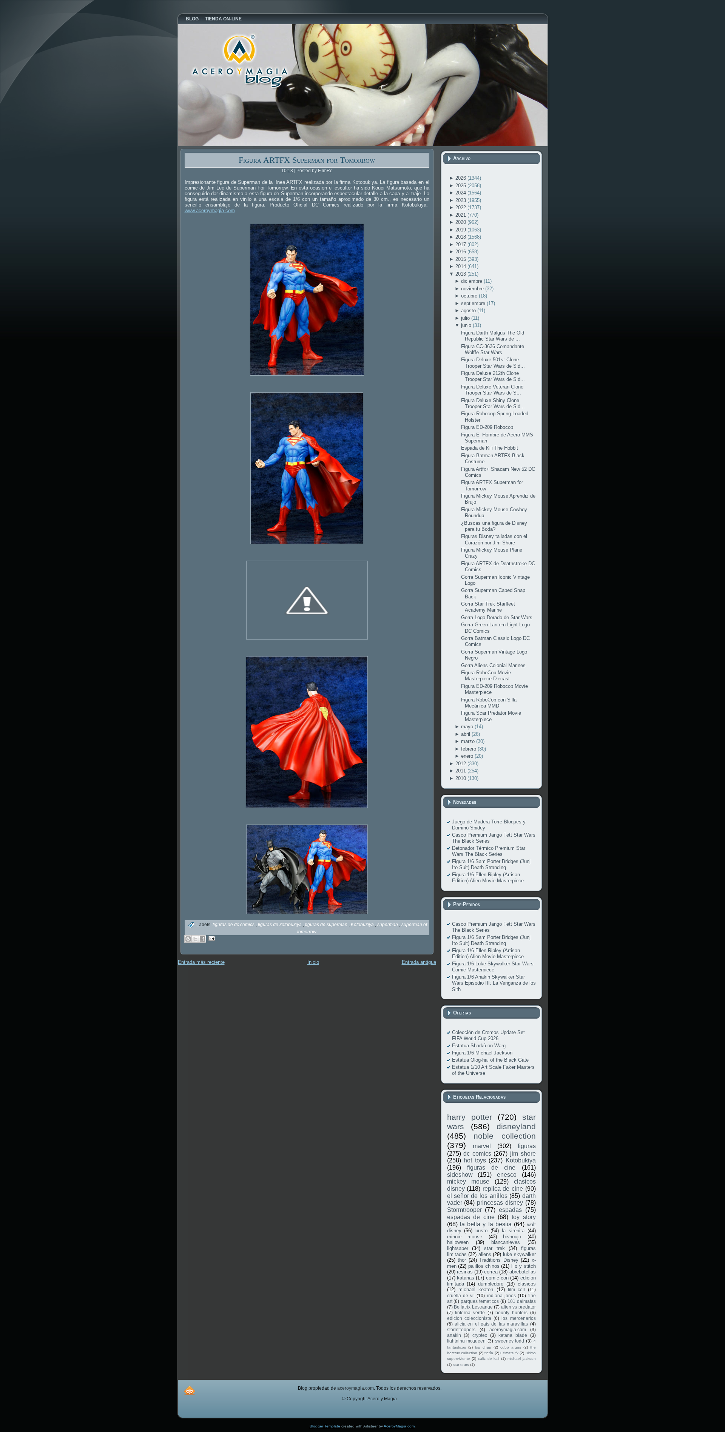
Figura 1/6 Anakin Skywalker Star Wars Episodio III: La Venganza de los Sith (494, 983)
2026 (461, 178)
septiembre (474, 303)
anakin (454, 1335)
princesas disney (500, 1202)
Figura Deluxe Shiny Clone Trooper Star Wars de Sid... (493, 403)
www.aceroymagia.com (210, 210)
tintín (488, 1353)
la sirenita (513, 1230)
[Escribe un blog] (188, 939)
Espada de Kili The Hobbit (489, 448)
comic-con (497, 1278)
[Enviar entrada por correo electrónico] (211, 938)
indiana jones (501, 1295)
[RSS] (190, 1390)
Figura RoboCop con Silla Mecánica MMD (489, 703)
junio (467, 325)
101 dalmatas (522, 1301)
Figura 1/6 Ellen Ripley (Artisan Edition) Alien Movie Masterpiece (488, 877)
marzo (468, 741)
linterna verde (470, 1312)
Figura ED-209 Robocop (487, 427)
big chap (483, 1347)
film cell (516, 1289)
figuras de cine (491, 1167)
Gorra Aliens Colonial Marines (493, 665)
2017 (461, 244)
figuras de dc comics (234, 924)
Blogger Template (325, 1426)
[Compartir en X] (195, 939)
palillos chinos (484, 1266)
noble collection (505, 1135)
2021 (461, 215)
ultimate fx (509, 1353)
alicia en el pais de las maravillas (491, 1323)
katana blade (512, 1335)
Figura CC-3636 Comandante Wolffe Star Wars (492, 349)
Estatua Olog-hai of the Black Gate (490, 1060)
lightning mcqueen (466, 1340)
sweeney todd (509, 1340)
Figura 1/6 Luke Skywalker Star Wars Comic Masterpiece (493, 967)
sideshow (460, 1174)
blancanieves (505, 1242)
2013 (461, 274)
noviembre (473, 288)
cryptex (479, 1335)
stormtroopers (461, 1329)
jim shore (523, 1153)
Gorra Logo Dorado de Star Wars (496, 617)
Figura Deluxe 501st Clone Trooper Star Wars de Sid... (493, 362)
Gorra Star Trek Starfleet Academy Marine (488, 607)
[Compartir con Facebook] (202, 939)
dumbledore (490, 1284)
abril (466, 734)
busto (481, 1230)
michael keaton (475, 1289)
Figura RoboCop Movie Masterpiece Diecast (486, 675)
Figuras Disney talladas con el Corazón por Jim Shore (494, 539)
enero (468, 756)
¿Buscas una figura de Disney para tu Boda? (494, 526)
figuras (527, 1146)
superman (388, 924)
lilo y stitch (523, 1266)
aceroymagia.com (507, 1329)
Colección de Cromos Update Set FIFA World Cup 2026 (488, 1035)
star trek (494, 1248)
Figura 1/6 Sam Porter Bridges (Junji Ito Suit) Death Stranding (492, 864)
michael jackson (522, 1358)
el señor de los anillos (477, 1196)
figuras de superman (327, 924)
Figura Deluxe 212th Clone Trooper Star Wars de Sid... (493, 376)
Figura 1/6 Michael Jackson (482, 1053)
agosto (469, 310)
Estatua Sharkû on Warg (479, 1045)
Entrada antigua (419, 962)
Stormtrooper (464, 1210)
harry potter (469, 1117)
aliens (484, 1254)
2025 (461, 185)
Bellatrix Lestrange (473, 1306)
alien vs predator (518, 1306)
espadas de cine (471, 1217)
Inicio (313, 962)
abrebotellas (522, 1272)
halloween (458, 1242)
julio (466, 318)
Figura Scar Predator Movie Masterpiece (491, 716)
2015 (461, 259)
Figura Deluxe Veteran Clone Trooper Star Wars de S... (492, 390)
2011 (461, 771)
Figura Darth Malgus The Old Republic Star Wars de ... (492, 336)
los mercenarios (518, 1318)
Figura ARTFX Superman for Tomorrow (307, 160)
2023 (461, 200)
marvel (482, 1146)
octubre (470, 296)
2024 (461, 193)
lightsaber (457, 1248)
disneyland (516, 1126)
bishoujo (512, 1236)
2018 (461, 237)
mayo (468, 726)
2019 (461, 230)
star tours (461, 1365)
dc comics (477, 1153)
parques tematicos (480, 1301)
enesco (507, 1174)
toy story (524, 1217)
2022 (461, 207)
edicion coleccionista (469, 1318)
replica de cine (503, 1188)
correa (491, 1272)
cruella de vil (461, 1295)
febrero (469, 749)
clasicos (527, 1284)
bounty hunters (511, 1312)
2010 (461, 778)
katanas (465, 1278)
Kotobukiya (363, 924)
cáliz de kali (488, 1358)
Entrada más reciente (201, 962)
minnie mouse (465, 1236)
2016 (461, 251)
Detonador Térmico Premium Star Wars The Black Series (488, 851)
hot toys (475, 1160)
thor (462, 1260)
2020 (461, 222)
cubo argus (510, 1347)
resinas (465, 1272)
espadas (510, 1210)
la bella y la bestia (486, 1224)
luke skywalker (519, 1254)
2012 (461, 763)
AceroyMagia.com (399, 1426)
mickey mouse (468, 1181)
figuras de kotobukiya (280, 924)
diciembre (472, 281)
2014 (461, 266)
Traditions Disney (498, 1260)
